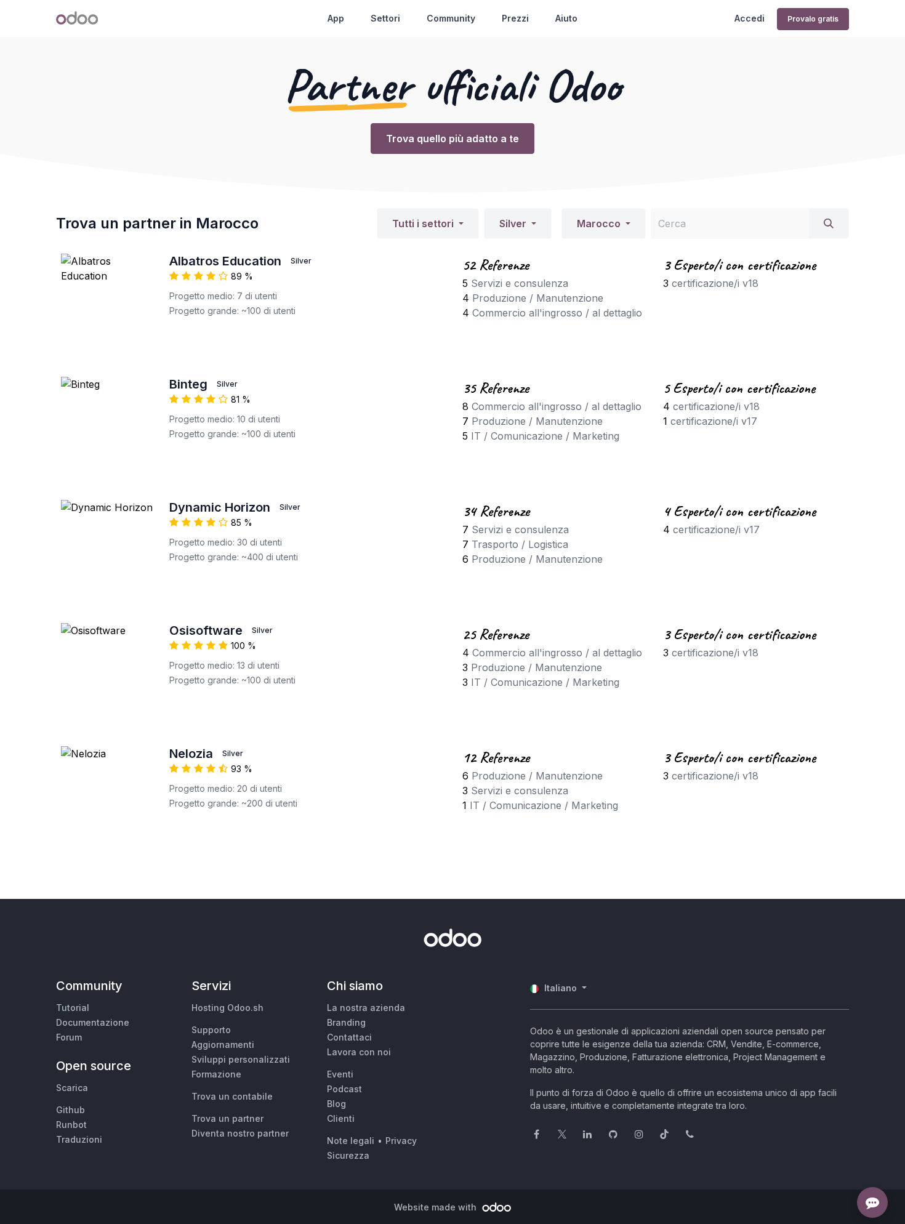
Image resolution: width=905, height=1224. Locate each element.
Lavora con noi (359, 1052)
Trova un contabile (232, 1096)
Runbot (71, 1124)
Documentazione (92, 1022)
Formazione (216, 1074)
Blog (336, 1103)
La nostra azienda (366, 1007)
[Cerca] (828, 223)
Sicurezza (348, 1155)
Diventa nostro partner (240, 1133)
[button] (428, 223)
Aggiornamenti (222, 1044)
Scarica (72, 1087)
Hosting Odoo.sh (227, 1007)
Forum (69, 1037)
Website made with (436, 1207)
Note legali (350, 1140)
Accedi (749, 18)
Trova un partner (227, 1118)
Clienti (341, 1118)
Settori (385, 18)
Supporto (211, 1030)
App (336, 18)
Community (451, 18)
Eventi (340, 1074)
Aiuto (566, 18)
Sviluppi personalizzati (240, 1059)
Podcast (344, 1089)
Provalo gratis (813, 18)
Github (70, 1110)
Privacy (401, 1140)
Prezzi (515, 18)
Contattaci (349, 1037)
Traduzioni (79, 1139)
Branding (346, 1022)
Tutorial (72, 1007)
